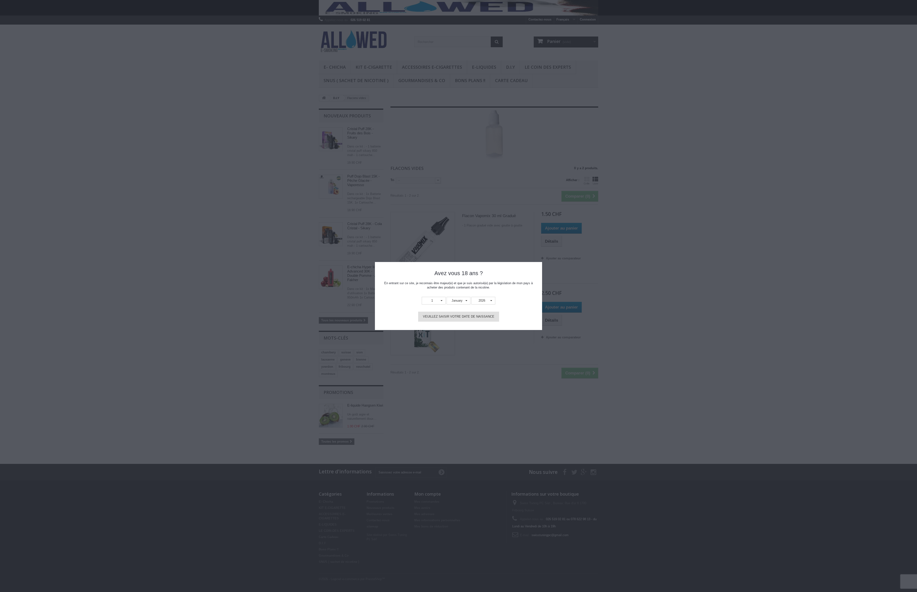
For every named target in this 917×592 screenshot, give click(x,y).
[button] (434, 301)
